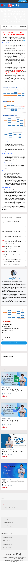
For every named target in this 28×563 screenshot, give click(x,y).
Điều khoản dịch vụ (7, 540)
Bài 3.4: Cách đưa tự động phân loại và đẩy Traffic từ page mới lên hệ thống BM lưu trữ (12, 241)
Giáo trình (11, 27)
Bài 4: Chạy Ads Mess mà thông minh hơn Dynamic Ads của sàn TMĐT (11, 231)
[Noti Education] (14, 5)
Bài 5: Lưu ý (5, 226)
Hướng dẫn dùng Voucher (9, 526)
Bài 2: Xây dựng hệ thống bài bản (11, 264)
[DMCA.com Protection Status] (10, 554)
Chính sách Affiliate (7, 537)
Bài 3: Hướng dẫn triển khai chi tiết (11, 236)
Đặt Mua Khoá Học (14, 343)
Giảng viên (15, 27)
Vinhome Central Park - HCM (11, 507)
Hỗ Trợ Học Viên (7, 519)
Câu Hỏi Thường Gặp (8, 522)
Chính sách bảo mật (7, 544)
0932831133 (7, 502)
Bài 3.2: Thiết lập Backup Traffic (12, 251)
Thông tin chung (4, 27)
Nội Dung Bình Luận (23, 27)
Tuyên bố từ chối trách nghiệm (10, 547)
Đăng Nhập (23, 1)
